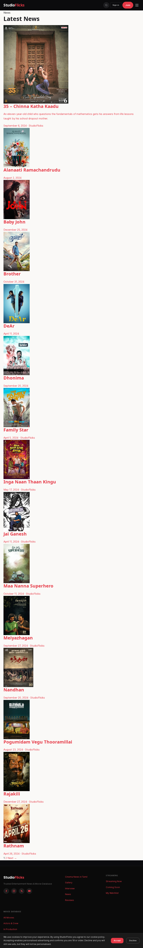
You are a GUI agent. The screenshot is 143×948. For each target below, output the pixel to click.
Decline (133, 940)
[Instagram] (14, 891)
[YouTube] (29, 891)
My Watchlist (112, 893)
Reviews (69, 900)
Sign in (115, 5)
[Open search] (106, 5)
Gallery (68, 882)
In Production (10, 929)
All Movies (8, 917)
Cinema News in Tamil (76, 876)
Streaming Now (114, 881)
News (68, 894)
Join (127, 5)
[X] (21, 891)
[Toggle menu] (137, 5)
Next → (12, 858)
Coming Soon (113, 887)
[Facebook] (6, 891)
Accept (117, 940)
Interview (70, 888)
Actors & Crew (10, 923)
